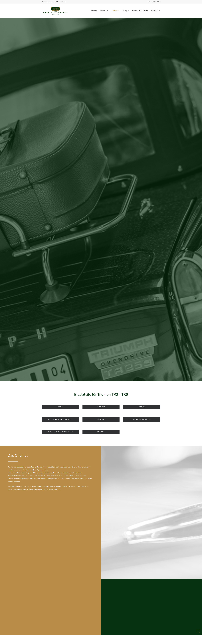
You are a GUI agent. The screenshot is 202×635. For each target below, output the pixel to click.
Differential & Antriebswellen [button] (60, 419)
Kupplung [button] (101, 407)
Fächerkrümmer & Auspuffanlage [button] (60, 432)
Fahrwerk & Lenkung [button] (141, 419)
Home (94, 10)
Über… (103, 10)
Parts (114, 10)
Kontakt (154, 10)
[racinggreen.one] (56, 10)
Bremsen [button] (101, 419)
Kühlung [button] (100, 432)
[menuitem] (154, 2)
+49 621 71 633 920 (153, 2)
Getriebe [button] (141, 407)
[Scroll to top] (198, 631)
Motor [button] (60, 407)
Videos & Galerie (140, 10)
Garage (125, 10)
